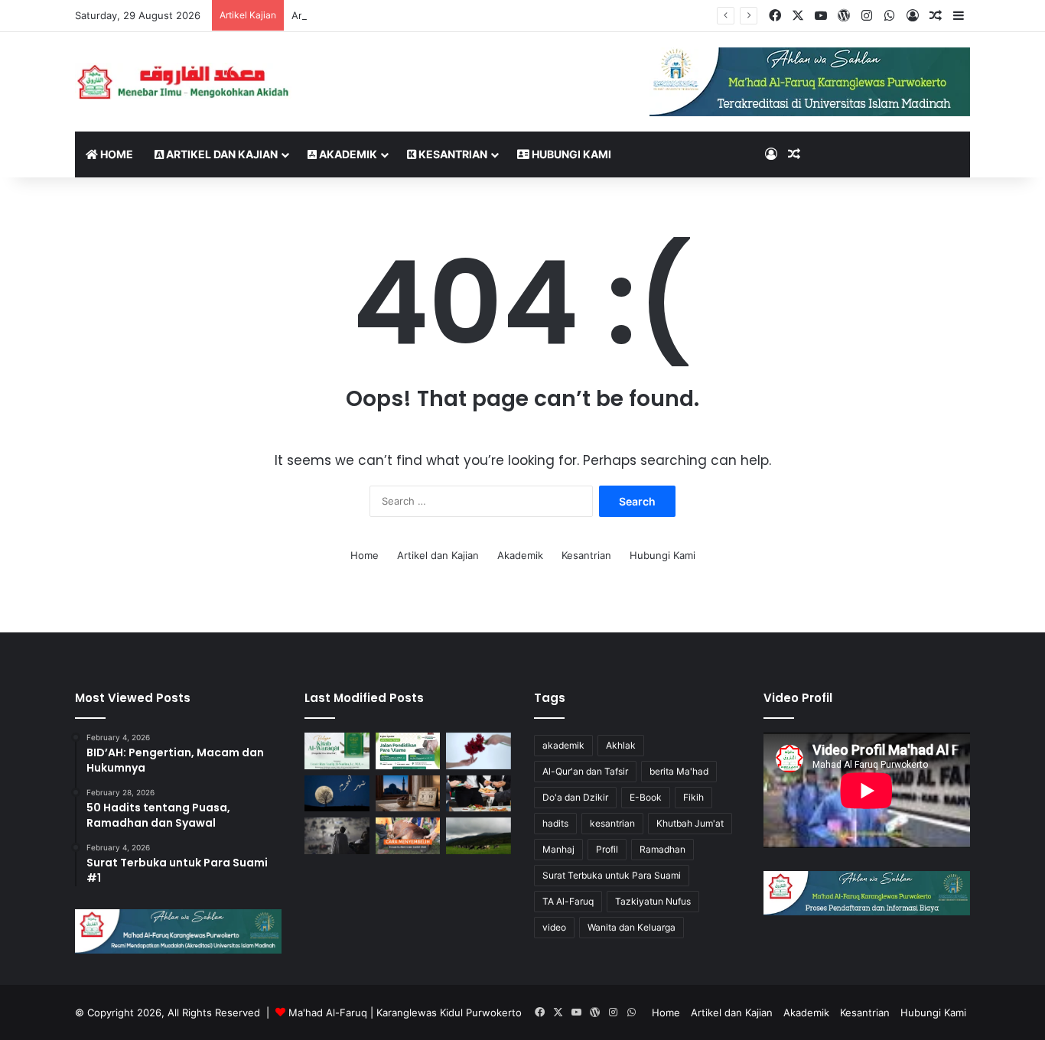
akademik (563, 745)
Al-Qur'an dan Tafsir (585, 771)
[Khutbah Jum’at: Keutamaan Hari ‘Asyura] (408, 793)
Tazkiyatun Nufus (653, 901)
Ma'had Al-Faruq (327, 1012)
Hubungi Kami (570, 154)
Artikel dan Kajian (221, 154)
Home (115, 154)
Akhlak (621, 745)
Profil (607, 849)
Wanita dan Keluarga (632, 927)
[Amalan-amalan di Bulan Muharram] (336, 793)
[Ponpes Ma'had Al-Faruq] (187, 81)
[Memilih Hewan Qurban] (478, 835)
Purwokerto (494, 1012)
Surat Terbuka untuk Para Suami (611, 875)
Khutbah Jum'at (690, 823)
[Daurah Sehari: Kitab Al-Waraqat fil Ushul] (336, 751)
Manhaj (558, 849)
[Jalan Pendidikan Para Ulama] (408, 751)
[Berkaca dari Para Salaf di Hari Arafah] (336, 835)
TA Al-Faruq (568, 901)
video (554, 927)
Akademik (347, 154)
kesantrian (612, 823)
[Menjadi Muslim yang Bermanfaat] (478, 751)
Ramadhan (662, 849)
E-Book (646, 797)
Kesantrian (451, 154)
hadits (555, 823)
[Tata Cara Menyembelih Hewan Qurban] (408, 835)
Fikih (693, 797)
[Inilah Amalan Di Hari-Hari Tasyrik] (478, 793)
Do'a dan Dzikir (575, 797)
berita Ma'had (678, 771)
